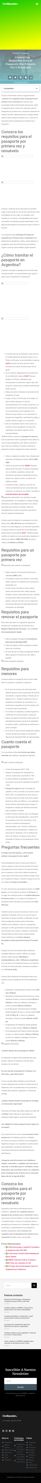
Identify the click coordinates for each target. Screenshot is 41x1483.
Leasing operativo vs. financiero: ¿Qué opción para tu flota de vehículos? (18, 1317)
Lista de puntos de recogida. (17, 494)
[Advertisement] (20, 29)
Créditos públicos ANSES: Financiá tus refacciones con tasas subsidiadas (18, 1309)
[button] (37, 4)
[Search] (34, 1285)
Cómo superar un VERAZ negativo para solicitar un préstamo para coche (18, 1342)
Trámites (15, 53)
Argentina (25, 53)
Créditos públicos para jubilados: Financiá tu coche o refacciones (20, 1334)
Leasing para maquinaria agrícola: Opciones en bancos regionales (17, 1325)
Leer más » (7, 1303)
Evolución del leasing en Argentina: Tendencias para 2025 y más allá (17, 1300)
